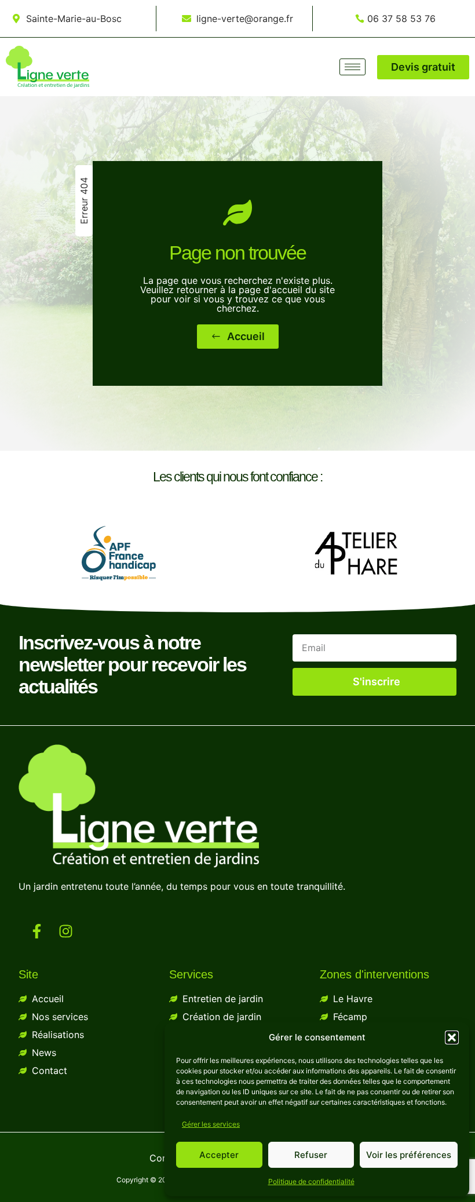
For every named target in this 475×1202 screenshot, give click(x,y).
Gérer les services (211, 1124)
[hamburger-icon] (352, 67)
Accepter (219, 1154)
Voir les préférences (408, 1154)
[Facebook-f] (37, 931)
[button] (452, 1037)
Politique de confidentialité (311, 1181)
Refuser (310, 1154)
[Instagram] (66, 931)
